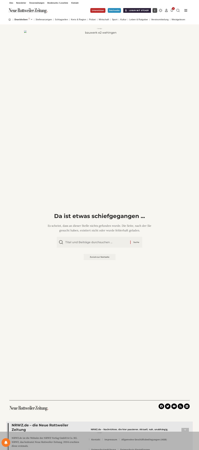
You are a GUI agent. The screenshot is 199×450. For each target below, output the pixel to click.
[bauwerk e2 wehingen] (99, 51)
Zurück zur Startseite (99, 257)
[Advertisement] (99, 441)
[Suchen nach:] (96, 242)
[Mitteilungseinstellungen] (6, 442)
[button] (166, 10)
